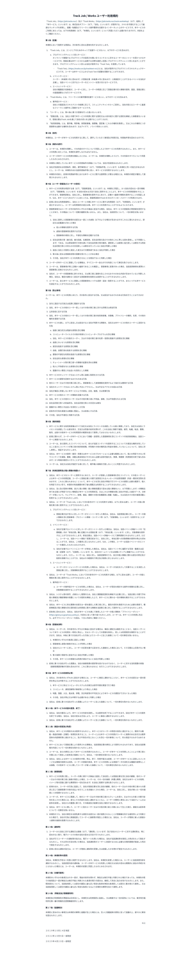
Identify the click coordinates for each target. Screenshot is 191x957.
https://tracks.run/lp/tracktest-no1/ (83, 68)
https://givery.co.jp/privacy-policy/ (64, 614)
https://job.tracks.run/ (67, 21)
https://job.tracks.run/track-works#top (112, 21)
